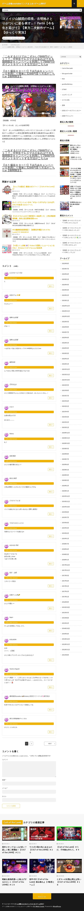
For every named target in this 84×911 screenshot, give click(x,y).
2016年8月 (65, 602)
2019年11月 (66, 501)
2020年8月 (65, 454)
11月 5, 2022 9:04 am (11, 322)
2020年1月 (65, 491)
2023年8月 (65, 263)
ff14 (63, 79)
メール (4, 788)
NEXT (50, 743)
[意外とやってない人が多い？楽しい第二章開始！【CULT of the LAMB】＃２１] (64, 148)
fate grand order (67, 73)
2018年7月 (65, 544)
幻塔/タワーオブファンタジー (71, 110)
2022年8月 (65, 327)
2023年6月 (65, 274)
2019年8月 (65, 512)
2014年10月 (66, 628)
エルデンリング (67, 95)
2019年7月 (65, 517)
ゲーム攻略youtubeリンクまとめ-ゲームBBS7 (29, 904)
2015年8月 (65, 618)
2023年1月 (65, 300)
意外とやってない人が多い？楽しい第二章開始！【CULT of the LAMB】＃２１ (75, 149)
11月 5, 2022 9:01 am (11, 278)
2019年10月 (66, 507)
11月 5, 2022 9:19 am (11, 389)
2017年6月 (65, 581)
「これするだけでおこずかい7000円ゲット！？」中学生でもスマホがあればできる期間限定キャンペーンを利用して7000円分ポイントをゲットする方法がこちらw (28, 60)
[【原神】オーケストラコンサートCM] (64, 160)
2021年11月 (66, 374)
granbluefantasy (67, 84)
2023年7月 (65, 269)
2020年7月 (65, 459)
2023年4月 (65, 284)
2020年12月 (66, 433)
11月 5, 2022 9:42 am (11, 528)
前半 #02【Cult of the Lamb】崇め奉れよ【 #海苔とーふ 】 (41, 882)
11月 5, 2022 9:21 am (11, 439)
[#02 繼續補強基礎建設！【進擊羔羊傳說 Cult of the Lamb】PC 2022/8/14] (6, 233)
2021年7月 (65, 396)
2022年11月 (66, 311)
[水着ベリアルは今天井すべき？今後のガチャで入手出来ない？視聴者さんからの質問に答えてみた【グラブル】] (64, 190)
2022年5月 (65, 343)
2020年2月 (65, 485)
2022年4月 (65, 348)
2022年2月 (65, 358)
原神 (63, 105)
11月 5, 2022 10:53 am (11, 701)
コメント (5, 759)
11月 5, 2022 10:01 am (11, 578)
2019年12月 (66, 496)
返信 (50, 286)
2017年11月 (66, 570)
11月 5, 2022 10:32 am (11, 645)
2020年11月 (66, 438)
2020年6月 (65, 464)
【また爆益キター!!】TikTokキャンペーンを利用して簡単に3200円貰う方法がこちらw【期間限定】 (28, 74)
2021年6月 (65, 401)
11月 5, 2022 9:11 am (11, 367)
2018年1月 (65, 559)
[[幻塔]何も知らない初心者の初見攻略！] (64, 205)
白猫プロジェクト (67, 116)
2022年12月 (66, 306)
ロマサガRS (65, 100)
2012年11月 (66, 649)
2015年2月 (65, 623)
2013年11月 (66, 644)
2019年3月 (65, 528)
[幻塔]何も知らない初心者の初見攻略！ (76, 204)
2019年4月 (65, 522)
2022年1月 (65, 364)
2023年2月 (65, 295)
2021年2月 (65, 422)
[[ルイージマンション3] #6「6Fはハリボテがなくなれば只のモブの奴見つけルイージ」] (6, 205)
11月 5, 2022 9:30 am (11, 461)
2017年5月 (65, 586)
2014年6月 (65, 634)
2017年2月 (65, 591)
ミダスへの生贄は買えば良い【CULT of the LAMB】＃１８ (69, 882)
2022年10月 (66, 316)
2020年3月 (65, 480)
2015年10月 (66, 607)
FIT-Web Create (38, 906)
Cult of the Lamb (18, 38)
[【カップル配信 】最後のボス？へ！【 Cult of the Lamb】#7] (6, 189)
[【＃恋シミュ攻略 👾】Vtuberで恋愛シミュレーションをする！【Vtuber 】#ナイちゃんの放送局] (6, 248)
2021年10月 (66, 380)
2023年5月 (65, 279)
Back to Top (42, 897)
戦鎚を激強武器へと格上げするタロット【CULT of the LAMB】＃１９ (14, 882)
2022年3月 (65, 353)
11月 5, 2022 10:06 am (11, 600)
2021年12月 (66, 369)
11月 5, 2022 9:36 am (11, 483)
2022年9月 (65, 321)
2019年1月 (65, 538)
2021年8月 (65, 390)
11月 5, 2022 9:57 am (11, 550)
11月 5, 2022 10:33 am (11, 674)
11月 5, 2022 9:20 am (11, 412)
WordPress (57, 906)
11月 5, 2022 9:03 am (11, 300)
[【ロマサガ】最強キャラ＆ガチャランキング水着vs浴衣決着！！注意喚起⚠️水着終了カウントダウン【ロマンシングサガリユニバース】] (64, 172)
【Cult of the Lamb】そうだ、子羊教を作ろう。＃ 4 (68, 848)
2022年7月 (65, 332)
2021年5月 (65, 406)
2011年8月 (65, 655)
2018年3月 (65, 554)
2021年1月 (65, 427)
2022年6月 (65, 337)
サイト (4, 796)
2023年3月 (65, 290)
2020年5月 (65, 470)
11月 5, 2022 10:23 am (11, 622)
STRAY (64, 89)
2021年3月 (65, 417)
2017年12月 (66, 565)
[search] (80, 10)
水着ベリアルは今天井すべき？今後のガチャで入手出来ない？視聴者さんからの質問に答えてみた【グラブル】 (75, 192)
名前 (4, 780)
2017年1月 (65, 597)
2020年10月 (66, 443)
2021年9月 (65, 385)
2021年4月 (65, 411)
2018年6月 (65, 549)
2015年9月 (65, 612)
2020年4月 (65, 475)
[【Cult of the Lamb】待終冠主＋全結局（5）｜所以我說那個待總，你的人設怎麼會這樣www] (6, 219)
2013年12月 (66, 639)
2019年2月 (65, 533)
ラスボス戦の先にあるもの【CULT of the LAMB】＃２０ (41, 850)
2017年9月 (65, 575)
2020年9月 (65, 448)
